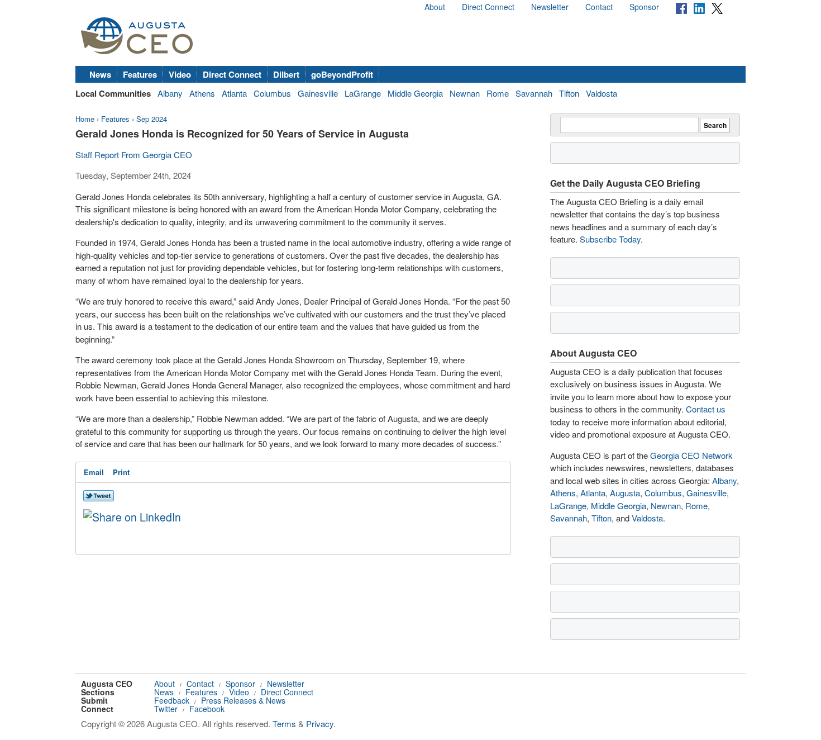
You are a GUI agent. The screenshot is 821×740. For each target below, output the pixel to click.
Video (180, 74)
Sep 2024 (151, 118)
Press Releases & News (243, 700)
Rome (497, 93)
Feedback (171, 700)
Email (94, 472)
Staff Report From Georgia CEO (133, 154)
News (100, 74)
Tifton (569, 93)
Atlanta (234, 93)
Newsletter (550, 6)
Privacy (319, 723)
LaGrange (363, 93)
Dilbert (286, 74)
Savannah (533, 93)
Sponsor (644, 6)
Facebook (207, 708)
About (434, 6)
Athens (202, 93)
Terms (284, 723)
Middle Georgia (415, 93)
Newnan (465, 93)
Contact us (705, 409)
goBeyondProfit (342, 74)
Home (84, 118)
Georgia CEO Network (691, 455)
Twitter (166, 708)
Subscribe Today (610, 239)
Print (121, 472)
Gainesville (318, 93)
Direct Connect (488, 6)
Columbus (272, 93)
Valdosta (601, 93)
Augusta (625, 493)
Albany (170, 93)
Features (140, 74)
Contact (599, 6)
